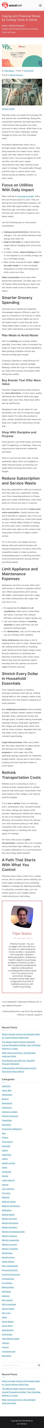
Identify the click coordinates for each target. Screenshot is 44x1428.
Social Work (7, 1326)
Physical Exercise (10, 1270)
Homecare (6, 1172)
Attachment (7, 1094)
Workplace (6, 1356)
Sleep (4, 1317)
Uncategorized (8, 1351)
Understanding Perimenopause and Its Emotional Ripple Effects (19, 1070)
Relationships (8, 1287)
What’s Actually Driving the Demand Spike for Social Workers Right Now (21, 1036)
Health (5, 1159)
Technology (7, 1334)
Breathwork (7, 1103)
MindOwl (29, 1421)
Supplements (8, 1330)
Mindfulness (7, 1253)
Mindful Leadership (10, 1240)
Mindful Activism (9, 1219)
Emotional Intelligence (12, 1129)
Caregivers (7, 1107)
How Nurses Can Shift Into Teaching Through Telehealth (18, 1062)
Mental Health (8, 1214)
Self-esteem (7, 1300)
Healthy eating (8, 1163)
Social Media (7, 1321)
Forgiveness (7, 1142)
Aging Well (6, 1090)
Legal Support (8, 1180)
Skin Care (6, 1313)
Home (4, 1167)
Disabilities (7, 1120)
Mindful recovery (9, 1244)
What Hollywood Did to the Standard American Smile (18, 1054)
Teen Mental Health (10, 1338)
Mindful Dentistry (9, 1227)
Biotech (5, 1099)
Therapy (5, 1343)
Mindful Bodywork (10, 1223)
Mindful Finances (16, 75)
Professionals (8, 1279)
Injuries (5, 1176)
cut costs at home (25, 196)
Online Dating (8, 1261)
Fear (4, 1133)
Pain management (10, 1266)
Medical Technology (11, 1206)
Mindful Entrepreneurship (13, 1231)
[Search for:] (22, 1365)
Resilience (6, 1291)
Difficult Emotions (10, 1116)
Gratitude (6, 1146)
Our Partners (22, 1424)
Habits (5, 1150)
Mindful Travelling (10, 1249)
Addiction (6, 1086)
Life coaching (8, 1189)
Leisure (5, 1184)
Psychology (7, 1283)
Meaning (6, 1197)
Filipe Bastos (9, 71)
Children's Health (9, 1112)
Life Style (6, 1193)
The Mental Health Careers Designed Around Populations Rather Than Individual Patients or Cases (21, 1045)
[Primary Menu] (40, 5)
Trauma (5, 1347)
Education (6, 1124)
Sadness (5, 1296)
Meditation (7, 1210)
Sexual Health (8, 1308)
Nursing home (8, 1257)
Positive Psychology (11, 1274)
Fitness (5, 1137)
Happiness (6, 1154)
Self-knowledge (9, 1304)
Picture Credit (8, 109)
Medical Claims (9, 1201)
